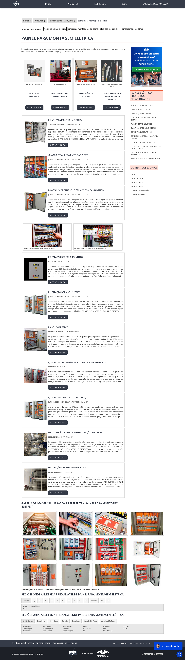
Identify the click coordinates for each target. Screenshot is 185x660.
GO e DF (94, 601)
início (48, 4)
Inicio (115, 644)
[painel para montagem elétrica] (47, 235)
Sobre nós (100, 4)
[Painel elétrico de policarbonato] (147, 549)
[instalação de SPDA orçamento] (35, 279)
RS (69, 601)
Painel (133, 174)
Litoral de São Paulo (108, 621)
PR (57, 601)
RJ (34, 601)
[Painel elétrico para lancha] (39, 523)
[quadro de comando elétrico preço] (35, 419)
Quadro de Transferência (141, 190)
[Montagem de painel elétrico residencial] (75, 549)
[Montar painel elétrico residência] (111, 575)
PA (108, 601)
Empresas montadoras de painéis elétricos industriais (93, 29)
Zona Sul (65, 621)
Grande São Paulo (90, 621)
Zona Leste (76, 621)
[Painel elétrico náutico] (147, 575)
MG (40, 601)
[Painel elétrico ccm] (39, 549)
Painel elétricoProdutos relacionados (141, 96)
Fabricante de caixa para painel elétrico (143, 119)
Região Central (28, 621)
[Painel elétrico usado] (39, 575)
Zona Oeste (54, 621)
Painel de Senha (137, 178)
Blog (124, 4)
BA (80, 601)
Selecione (26, 601)
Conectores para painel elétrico (144, 142)
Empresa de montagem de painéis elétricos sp (143, 153)
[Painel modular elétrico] (147, 523)
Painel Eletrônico (138, 186)
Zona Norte (41, 621)
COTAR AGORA (34, 107)
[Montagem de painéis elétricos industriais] (111, 549)
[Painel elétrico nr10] (75, 575)
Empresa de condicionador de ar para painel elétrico (146, 147)
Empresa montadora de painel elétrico (146, 158)
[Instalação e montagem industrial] (35, 489)
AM (102, 601)
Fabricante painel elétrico (141, 124)
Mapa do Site (145, 644)
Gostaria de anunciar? (155, 4)
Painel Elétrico (137, 182)
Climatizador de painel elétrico (143, 128)
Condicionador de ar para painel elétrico (144, 137)
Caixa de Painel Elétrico (140, 110)
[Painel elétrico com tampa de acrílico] (111, 523)
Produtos (73, 4)
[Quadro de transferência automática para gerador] (35, 384)
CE (86, 601)
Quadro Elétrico (138, 194)
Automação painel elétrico (142, 106)
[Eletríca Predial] (16, 7)
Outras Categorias (144, 167)
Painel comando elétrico (132, 29)
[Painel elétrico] (75, 523)
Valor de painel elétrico (55, 29)
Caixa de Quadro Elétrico (141, 114)
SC (63, 601)
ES (46, 601)
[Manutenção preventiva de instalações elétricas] (35, 454)
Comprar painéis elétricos (141, 132)
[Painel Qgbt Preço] (35, 349)
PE (74, 601)
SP (51, 601)
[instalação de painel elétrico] (35, 314)
